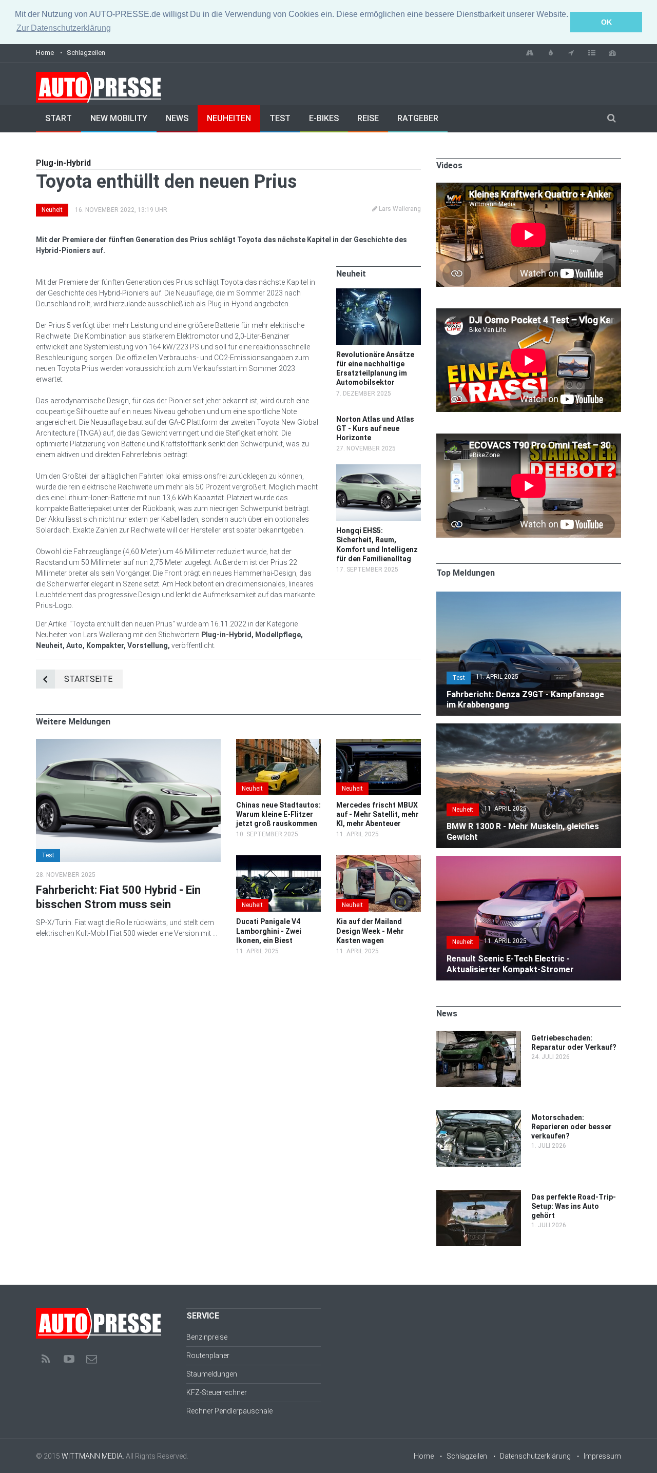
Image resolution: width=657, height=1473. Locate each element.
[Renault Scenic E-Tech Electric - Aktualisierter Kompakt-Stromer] (528, 861)
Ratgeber (417, 118)
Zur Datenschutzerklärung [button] (63, 28)
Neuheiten (229, 118)
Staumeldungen (211, 1374)
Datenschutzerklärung (535, 1456)
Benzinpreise (206, 1337)
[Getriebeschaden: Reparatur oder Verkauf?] (478, 1036)
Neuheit (52, 209)
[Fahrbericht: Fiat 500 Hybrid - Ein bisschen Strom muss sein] (128, 744)
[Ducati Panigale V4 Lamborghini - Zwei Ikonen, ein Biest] (278, 860)
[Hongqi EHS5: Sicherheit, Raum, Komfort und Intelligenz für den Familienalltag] (378, 469)
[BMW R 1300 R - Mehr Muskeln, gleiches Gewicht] (528, 728)
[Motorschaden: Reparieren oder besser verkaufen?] (478, 1115)
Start (58, 118)
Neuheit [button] (252, 788)
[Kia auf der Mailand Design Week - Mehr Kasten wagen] (378, 860)
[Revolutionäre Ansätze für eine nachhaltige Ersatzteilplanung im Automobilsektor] (378, 293)
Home (45, 52)
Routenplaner (207, 1355)
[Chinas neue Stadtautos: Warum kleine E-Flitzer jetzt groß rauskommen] (278, 744)
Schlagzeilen (86, 52)
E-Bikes (324, 118)
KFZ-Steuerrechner (216, 1392)
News (177, 118)
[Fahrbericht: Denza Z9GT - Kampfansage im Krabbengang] (528, 597)
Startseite (88, 679)
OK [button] (606, 22)
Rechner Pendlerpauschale (229, 1411)
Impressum (602, 1456)
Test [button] (48, 855)
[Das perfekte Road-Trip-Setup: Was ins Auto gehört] (478, 1195)
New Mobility (118, 118)
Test (280, 118)
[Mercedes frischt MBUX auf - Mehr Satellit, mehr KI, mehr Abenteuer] (378, 744)
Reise (368, 118)
